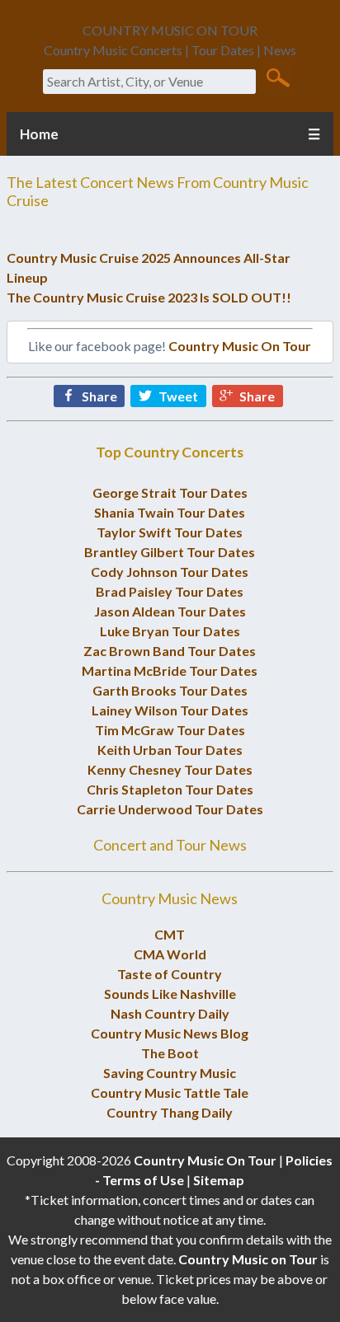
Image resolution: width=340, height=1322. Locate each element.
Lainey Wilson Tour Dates (170, 710)
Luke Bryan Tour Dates (170, 631)
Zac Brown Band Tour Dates (169, 651)
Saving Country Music (169, 1073)
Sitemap (218, 1180)
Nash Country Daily (170, 1013)
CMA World (170, 954)
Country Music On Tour (239, 346)
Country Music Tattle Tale (169, 1092)
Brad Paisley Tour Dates (169, 591)
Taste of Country (169, 974)
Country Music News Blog (169, 1033)
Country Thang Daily (169, 1112)
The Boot (170, 1053)
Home (39, 134)
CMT (169, 934)
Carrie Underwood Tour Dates (170, 809)
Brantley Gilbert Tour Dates (169, 552)
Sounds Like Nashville (170, 993)
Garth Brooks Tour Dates (170, 690)
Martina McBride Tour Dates (169, 670)
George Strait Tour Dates (170, 492)
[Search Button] (277, 76)
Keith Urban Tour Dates (170, 749)
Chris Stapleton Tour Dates (170, 789)
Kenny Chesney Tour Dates (170, 769)
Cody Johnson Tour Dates (169, 571)
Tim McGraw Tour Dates (170, 730)
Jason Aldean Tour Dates (170, 611)
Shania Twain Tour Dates (169, 512)
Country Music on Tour (248, 1259)
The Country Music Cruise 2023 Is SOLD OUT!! (149, 297)
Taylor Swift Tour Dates (170, 532)
